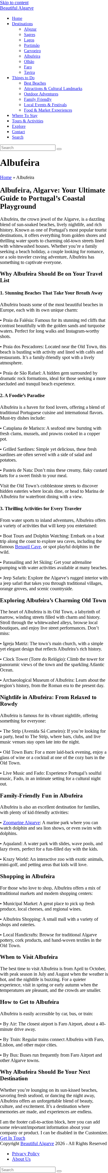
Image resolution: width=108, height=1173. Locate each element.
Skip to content (14, 2)
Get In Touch (12, 1138)
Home (6, 177)
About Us (21, 1159)
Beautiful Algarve (17, 7)
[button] (17, 136)
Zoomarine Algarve (21, 822)
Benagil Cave (28, 546)
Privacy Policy (26, 1153)
